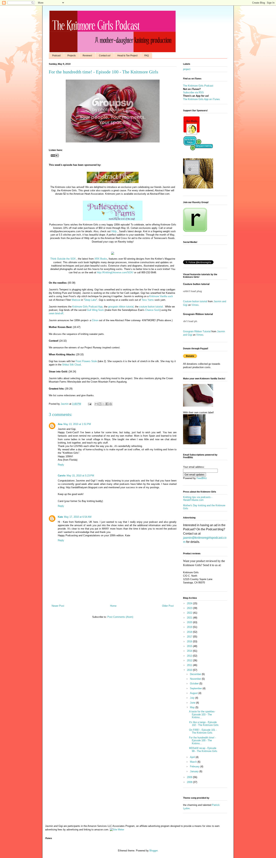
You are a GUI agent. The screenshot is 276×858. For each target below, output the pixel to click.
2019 (190, 627)
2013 (190, 655)
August (194, 693)
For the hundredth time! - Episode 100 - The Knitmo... (202, 740)
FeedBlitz (202, 478)
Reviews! (87, 55)
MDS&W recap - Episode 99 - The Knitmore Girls (203, 750)
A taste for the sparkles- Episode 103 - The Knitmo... (202, 714)
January (194, 771)
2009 (190, 777)
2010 (190, 670)
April (193, 757)
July (192, 697)
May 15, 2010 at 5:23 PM (80, 475)
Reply (61, 464)
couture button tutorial (151, 306)
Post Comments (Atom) (120, 616)
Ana (60, 424)
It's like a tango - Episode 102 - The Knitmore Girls (204, 724)
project (186, 69)
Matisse (76, 299)
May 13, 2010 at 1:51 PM (77, 424)
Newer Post (58, 605)
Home (113, 605)
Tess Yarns (148, 299)
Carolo (62, 475)
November (196, 678)
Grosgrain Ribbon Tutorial (197, 331)
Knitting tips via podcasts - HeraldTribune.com (197, 499)
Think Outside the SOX (63, 258)
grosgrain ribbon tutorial (120, 306)
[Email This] (96, 404)
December (196, 674)
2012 (190, 660)
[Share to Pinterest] (110, 404)
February (195, 766)
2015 (190, 646)
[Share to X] (103, 404)
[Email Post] (89, 403)
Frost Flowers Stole (86, 361)
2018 (190, 632)
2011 (190, 665)
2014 (190, 650)
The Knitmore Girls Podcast (198, 85)
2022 (190, 612)
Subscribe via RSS (193, 92)
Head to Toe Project (127, 55)
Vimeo (195, 305)
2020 (190, 622)
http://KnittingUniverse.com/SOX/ (115, 272)
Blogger (153, 850)
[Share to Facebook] (107, 404)
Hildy (114, 231)
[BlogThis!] (100, 404)
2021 (190, 617)
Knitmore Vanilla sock (161, 296)
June (193, 702)
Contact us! (104, 55)
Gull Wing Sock (95, 310)
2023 (190, 608)
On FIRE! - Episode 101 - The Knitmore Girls (203, 731)
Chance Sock (152, 310)
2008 (190, 782)
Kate (60, 516)
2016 (190, 641)
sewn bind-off (56, 313)
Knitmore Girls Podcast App (87, 306)
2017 (190, 636)
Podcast (56, 55)
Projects (71, 55)
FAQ (146, 55)
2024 (190, 603)
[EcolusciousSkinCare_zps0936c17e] (191, 134)
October (194, 683)
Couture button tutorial (195, 301)
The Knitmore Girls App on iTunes (201, 99)
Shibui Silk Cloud (71, 364)
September (196, 688)
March (194, 761)
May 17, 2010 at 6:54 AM (77, 516)
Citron (95, 320)
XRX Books (100, 258)
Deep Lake (90, 299)
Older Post (168, 605)
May (192, 707)
